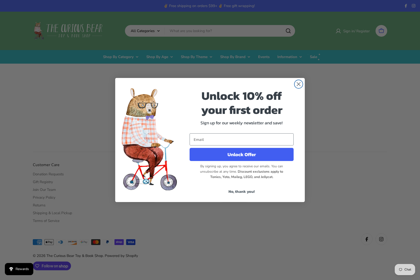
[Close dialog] (298, 84)
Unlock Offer (242, 154)
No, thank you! (241, 191)
